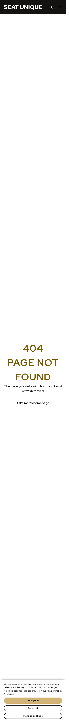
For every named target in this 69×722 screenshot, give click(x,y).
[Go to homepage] (23, 7)
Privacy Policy (54, 690)
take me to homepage (33, 403)
